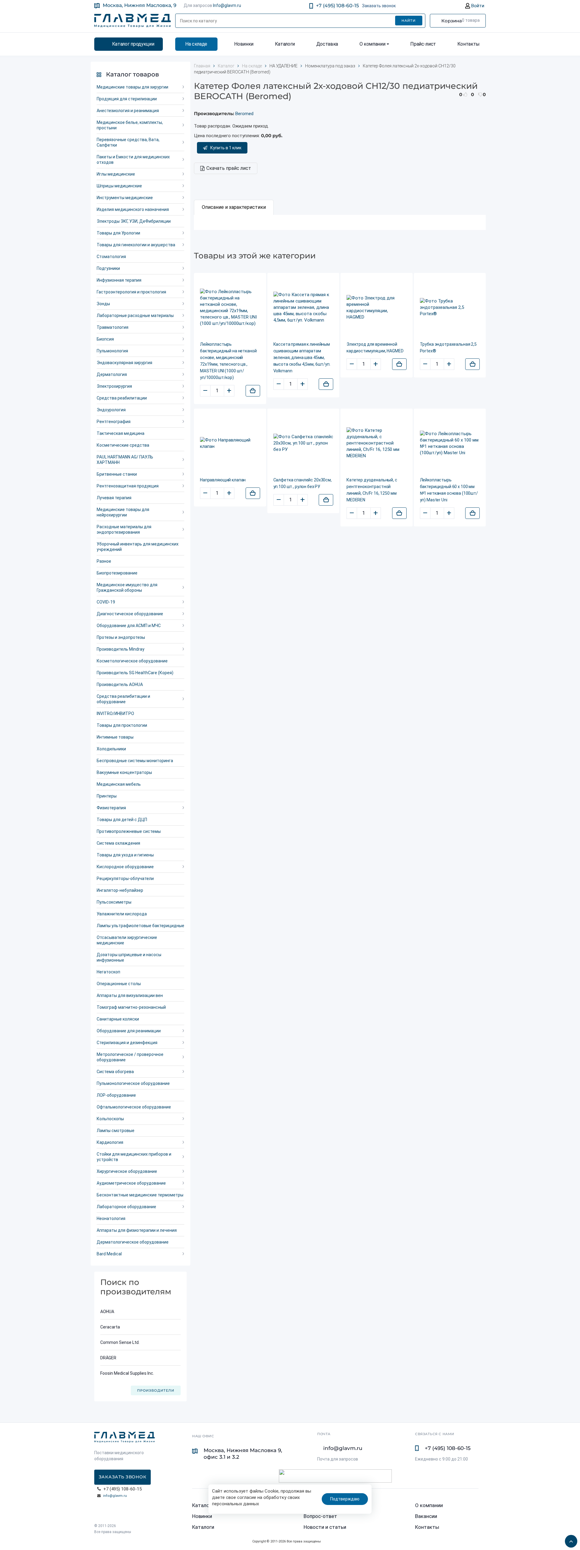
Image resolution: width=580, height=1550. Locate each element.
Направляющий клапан (223, 479)
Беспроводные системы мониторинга (135, 760)
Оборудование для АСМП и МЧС (129, 625)
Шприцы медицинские (119, 185)
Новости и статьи (325, 1527)
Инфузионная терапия (119, 280)
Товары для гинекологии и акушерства (136, 244)
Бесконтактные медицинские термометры (140, 1194)
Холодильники (111, 748)
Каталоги (285, 44)
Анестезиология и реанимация (128, 110)
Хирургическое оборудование (127, 1171)
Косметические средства (123, 445)
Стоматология (111, 256)
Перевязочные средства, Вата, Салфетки (128, 142)
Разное (104, 561)
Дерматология (112, 374)
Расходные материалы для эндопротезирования (124, 529)
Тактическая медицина (120, 433)
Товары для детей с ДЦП (122, 819)
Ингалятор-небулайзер (120, 890)
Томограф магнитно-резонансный (131, 1007)
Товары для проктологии (122, 725)
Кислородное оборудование (125, 866)
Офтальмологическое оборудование (134, 1107)
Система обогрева (115, 1071)
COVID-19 (106, 602)
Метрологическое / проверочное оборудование (130, 1057)
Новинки (243, 44)
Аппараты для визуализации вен (130, 995)
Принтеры (107, 796)
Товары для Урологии (118, 233)
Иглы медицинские (116, 174)
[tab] (234, 207)
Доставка (327, 44)
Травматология (112, 327)
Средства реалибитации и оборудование (123, 699)
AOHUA (107, 1311)
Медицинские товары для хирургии (132, 87)
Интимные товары (115, 737)
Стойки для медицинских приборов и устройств (134, 1157)
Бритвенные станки (117, 474)
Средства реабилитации (122, 398)
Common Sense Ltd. (120, 1342)
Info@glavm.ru (227, 5)
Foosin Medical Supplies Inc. (127, 1373)
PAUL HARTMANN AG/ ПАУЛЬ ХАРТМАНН (125, 460)
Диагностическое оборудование (130, 613)
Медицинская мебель (119, 784)
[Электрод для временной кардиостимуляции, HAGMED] (376, 307)
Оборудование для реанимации (129, 1030)
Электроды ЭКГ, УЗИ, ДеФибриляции (134, 221)
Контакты (468, 44)
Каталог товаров (132, 74)
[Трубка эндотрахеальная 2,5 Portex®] (450, 307)
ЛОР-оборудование (116, 1095)
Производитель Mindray (120, 649)
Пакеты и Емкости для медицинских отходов (133, 159)
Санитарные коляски (118, 1019)
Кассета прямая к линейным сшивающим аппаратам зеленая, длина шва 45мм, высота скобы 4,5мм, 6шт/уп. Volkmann (301, 357)
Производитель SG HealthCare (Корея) (135, 672)
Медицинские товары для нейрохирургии (123, 512)
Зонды (103, 303)
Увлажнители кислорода (122, 913)
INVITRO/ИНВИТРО (115, 713)
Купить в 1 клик (225, 147)
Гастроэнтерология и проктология (131, 292)
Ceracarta (110, 1327)
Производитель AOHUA (120, 684)
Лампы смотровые (115, 1130)
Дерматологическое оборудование (133, 1242)
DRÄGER (108, 1357)
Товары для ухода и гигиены (125, 855)
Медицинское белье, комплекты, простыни (130, 125)
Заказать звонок (379, 5)
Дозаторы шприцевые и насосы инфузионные (129, 957)
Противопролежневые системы (129, 831)
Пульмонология (112, 350)
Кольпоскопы (110, 1118)
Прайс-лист (423, 44)
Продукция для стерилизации (127, 98)
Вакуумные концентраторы (124, 772)
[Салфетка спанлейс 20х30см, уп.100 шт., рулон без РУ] (303, 443)
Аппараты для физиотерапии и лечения (137, 1230)
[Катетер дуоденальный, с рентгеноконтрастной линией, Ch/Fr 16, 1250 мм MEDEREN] (376, 443)
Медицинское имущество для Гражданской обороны (127, 587)
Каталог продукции (133, 44)
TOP (569, 1539)
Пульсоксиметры (114, 902)
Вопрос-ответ (320, 1516)
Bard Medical (109, 1253)
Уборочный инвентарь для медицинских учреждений (138, 547)
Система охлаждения (118, 843)
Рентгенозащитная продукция (128, 486)
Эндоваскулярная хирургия (124, 362)
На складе (196, 44)
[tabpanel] (340, 222)
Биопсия (105, 339)
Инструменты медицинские (125, 197)
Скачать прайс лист (228, 168)
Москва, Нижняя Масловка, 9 (139, 5)
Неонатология (111, 1218)
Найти (408, 20)
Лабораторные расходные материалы (135, 315)
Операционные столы (119, 983)
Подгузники (108, 268)
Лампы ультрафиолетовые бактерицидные (140, 925)
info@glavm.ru (115, 1496)
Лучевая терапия (114, 497)
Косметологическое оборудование (132, 661)
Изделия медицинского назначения (133, 209)
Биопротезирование (117, 573)
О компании (372, 44)
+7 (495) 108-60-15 (337, 5)
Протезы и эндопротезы (121, 637)
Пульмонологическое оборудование (133, 1083)
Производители (155, 1390)
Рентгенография (113, 421)
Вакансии (426, 1516)
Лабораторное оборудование (126, 1206)
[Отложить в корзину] (253, 390)
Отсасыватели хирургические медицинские (127, 940)
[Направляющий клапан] (230, 443)
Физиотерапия (111, 807)
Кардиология (110, 1142)
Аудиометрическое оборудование (131, 1183)
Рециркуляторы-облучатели (125, 878)
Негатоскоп (108, 971)
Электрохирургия (114, 386)
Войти (477, 5)
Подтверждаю (344, 1499)
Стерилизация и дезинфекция (127, 1042)
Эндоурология (111, 409)
